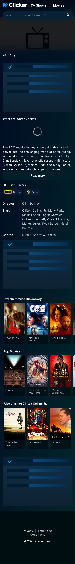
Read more (37, 175)
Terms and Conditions (41, 532)
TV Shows (39, 5)
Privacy (28, 531)
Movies (58, 5)
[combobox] (38, 15)
